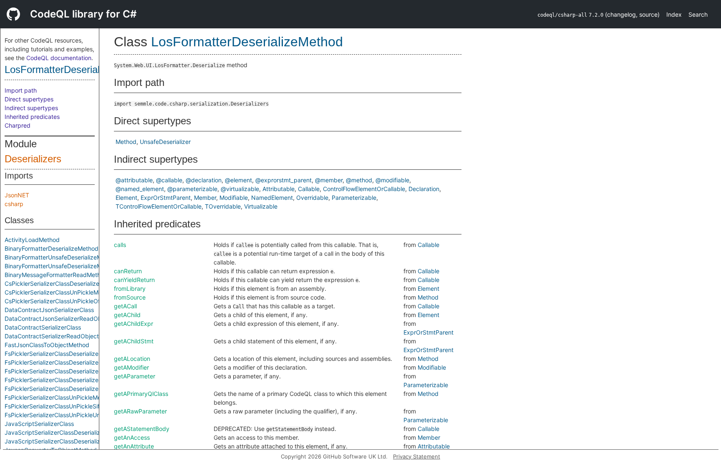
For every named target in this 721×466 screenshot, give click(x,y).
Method (126, 141)
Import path (21, 90)
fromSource (130, 297)
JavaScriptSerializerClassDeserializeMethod (64, 432)
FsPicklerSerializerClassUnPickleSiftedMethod (67, 406)
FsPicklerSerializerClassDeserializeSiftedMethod (70, 379)
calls (120, 244)
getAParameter (134, 376)
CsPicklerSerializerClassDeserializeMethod (62, 283)
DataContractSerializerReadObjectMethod (62, 336)
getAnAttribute (134, 446)
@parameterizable (192, 188)
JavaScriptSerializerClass (39, 423)
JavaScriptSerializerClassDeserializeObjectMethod (74, 441)
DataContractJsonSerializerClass (49, 309)
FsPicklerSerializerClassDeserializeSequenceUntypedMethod (88, 371)
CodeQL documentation (58, 57)
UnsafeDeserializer (165, 141)
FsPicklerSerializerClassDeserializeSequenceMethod (76, 362)
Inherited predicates (32, 116)
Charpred (17, 125)
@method (359, 180)
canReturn (128, 271)
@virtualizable (240, 188)
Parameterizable (354, 197)
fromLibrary (130, 288)
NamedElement (272, 197)
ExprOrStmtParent (166, 197)
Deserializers (33, 158)
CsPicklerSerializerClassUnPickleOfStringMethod (71, 301)
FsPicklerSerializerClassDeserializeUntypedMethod (74, 388)
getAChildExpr (133, 323)
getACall (125, 306)
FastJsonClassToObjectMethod (47, 344)
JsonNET (17, 195)
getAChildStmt (134, 341)
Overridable (312, 197)
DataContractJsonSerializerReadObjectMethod (69, 318)
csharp (14, 203)
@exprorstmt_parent (283, 180)
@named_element (140, 188)
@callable (169, 180)
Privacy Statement (416, 456)
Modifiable (233, 197)
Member (205, 197)
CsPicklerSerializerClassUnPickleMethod (59, 292)
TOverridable (223, 206)
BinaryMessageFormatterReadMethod (56, 274)
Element (126, 197)
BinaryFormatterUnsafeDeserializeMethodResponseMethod (85, 266)
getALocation (132, 358)
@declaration (204, 180)
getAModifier (131, 367)
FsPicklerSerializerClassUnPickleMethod (59, 397)
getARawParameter (140, 411)
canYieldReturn (134, 279)
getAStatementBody (141, 428)
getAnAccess (132, 437)
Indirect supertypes (31, 107)
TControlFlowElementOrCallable (159, 206)
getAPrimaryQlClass (141, 393)
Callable (309, 188)
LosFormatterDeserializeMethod (75, 69)
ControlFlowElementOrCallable (364, 188)
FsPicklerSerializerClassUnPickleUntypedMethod (71, 414)
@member (329, 180)
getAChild (127, 314)
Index (674, 14)
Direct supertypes (29, 99)
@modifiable (392, 180)
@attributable (134, 180)
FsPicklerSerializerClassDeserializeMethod (62, 353)
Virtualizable (260, 206)
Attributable (278, 188)
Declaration (423, 188)
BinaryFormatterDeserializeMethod (51, 248)
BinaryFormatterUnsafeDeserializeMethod (61, 257)
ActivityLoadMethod (32, 239)
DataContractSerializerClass (43, 327)
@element (238, 180)
